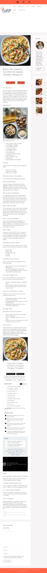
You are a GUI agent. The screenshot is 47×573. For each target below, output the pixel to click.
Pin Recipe (21, 373)
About (8, 569)
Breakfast (20, 6)
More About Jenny (39, 69)
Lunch (27, 6)
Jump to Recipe (10, 82)
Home (14, 6)
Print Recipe (21, 82)
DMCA (39, 569)
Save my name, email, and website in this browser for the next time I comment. (14, 557)
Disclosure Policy (22, 569)
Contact (39, 6)
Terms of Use (28, 569)
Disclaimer (16, 569)
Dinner (33, 6)
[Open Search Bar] (13, 13)
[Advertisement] (23, 24)
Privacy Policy (34, 569)
